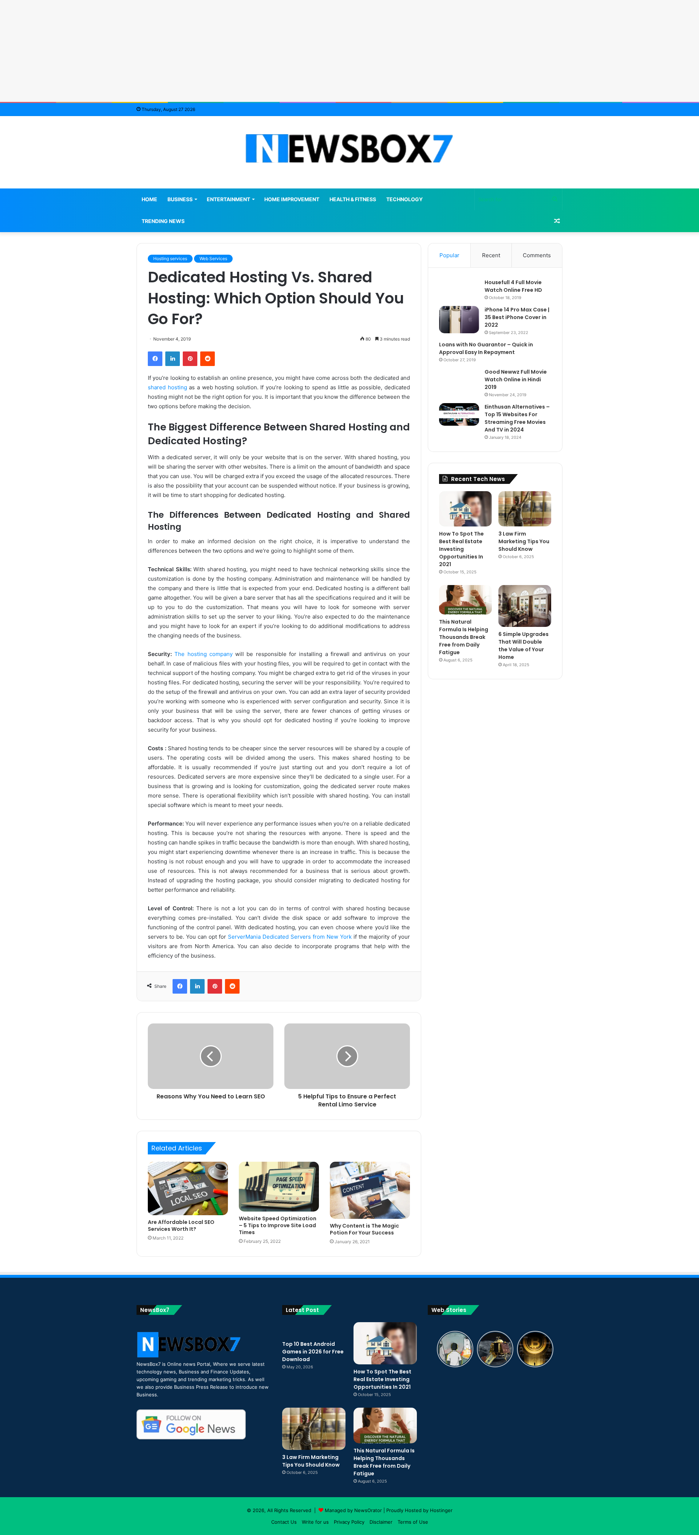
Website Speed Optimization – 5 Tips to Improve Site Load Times (277, 1225)
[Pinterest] (190, 358)
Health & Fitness (352, 199)
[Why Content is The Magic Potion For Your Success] (370, 1190)
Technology (404, 199)
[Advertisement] (349, 51)
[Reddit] (207, 358)
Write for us (315, 1522)
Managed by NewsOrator (353, 1510)
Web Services (213, 258)
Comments (537, 255)
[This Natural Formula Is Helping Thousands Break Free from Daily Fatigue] (465, 600)
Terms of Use (413, 1522)
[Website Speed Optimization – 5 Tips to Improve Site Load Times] (279, 1187)
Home (149, 199)
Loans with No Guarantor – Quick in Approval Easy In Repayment (486, 348)
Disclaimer (381, 1522)
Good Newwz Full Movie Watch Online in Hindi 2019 (516, 379)
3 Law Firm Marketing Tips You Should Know (523, 541)
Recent (491, 255)
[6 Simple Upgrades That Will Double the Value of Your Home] (524, 606)
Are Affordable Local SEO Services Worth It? (181, 1225)
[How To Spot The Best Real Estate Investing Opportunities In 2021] (465, 508)
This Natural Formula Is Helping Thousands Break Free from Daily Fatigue (463, 637)
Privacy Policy (349, 1522)
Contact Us (284, 1522)
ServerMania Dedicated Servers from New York (290, 936)
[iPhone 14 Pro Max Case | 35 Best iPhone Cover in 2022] (459, 319)
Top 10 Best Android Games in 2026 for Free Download (313, 1351)
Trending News (163, 221)
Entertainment (228, 199)
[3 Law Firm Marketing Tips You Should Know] (524, 508)
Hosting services (170, 258)
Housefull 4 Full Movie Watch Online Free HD (513, 286)
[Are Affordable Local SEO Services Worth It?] (188, 1188)
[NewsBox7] (350, 148)
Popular (449, 255)
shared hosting (167, 387)
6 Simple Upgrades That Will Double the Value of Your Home (523, 646)
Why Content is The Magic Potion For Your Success (364, 1229)
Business (180, 199)
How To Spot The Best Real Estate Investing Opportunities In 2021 (461, 549)
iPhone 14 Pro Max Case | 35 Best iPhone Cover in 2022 (517, 317)
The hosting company (203, 654)
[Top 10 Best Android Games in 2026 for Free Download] (313, 1329)
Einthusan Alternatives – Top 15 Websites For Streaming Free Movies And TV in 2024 (517, 418)
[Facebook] (155, 358)
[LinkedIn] (172, 358)
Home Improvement (291, 199)
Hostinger (441, 1510)
